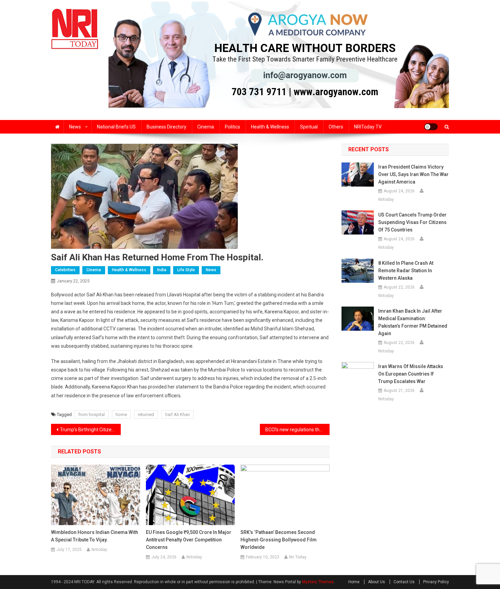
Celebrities (65, 269)
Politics (232, 126)
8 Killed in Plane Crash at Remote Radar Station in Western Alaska (405, 270)
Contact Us (404, 581)
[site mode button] (431, 126)
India (161, 269)
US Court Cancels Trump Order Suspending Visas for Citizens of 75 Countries (412, 222)
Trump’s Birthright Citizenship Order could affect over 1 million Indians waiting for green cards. (90, 429)
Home (354, 581)
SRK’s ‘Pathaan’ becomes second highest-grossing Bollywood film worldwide (278, 540)
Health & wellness (270, 126)
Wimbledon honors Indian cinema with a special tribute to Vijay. (94, 536)
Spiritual (309, 126)
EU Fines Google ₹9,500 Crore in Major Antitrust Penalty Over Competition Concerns (188, 540)
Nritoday (99, 549)
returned (146, 414)
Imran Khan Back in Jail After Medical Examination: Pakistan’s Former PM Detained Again (412, 322)
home (121, 414)
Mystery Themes (318, 581)
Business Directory (166, 126)
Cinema (205, 126)
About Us (376, 581)
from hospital (91, 414)
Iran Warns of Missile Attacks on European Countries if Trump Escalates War (410, 374)
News (75, 126)
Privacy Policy (436, 581)
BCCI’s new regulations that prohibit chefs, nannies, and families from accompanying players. (297, 429)
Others (336, 126)
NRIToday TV (368, 126)
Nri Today (297, 557)
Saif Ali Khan (177, 414)
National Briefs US (116, 126)
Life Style (186, 269)
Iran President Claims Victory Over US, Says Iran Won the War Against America (413, 174)
